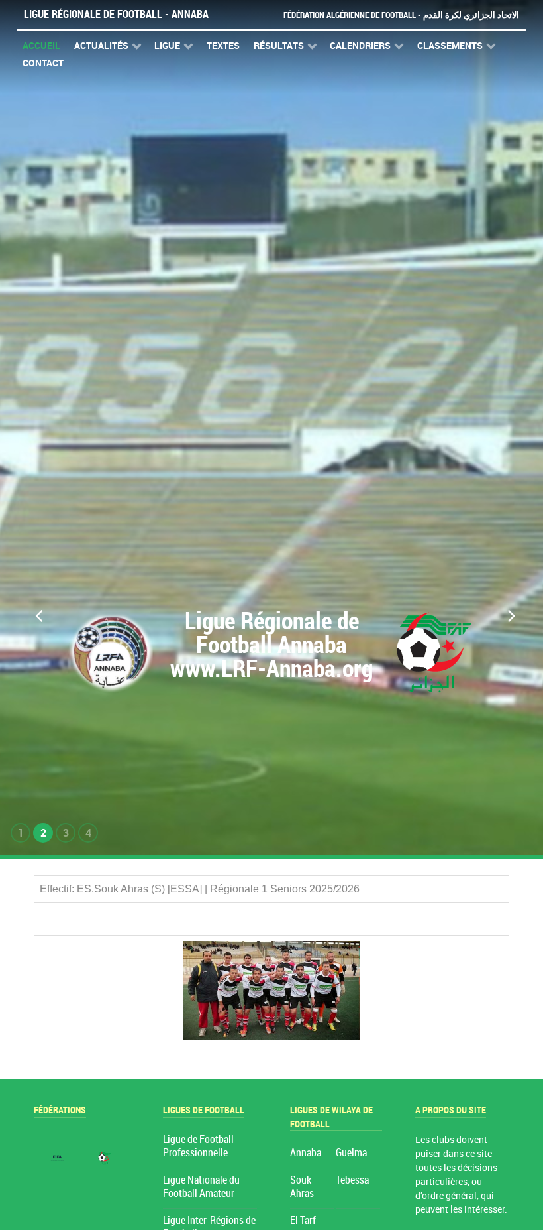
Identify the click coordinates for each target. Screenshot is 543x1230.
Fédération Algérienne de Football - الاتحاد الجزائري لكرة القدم (401, 15)
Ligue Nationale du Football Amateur (201, 1186)
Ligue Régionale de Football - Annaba (116, 14)
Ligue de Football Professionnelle (198, 1146)
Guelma (351, 1152)
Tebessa (352, 1180)
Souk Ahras (302, 1186)
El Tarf (303, 1220)
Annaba (305, 1152)
